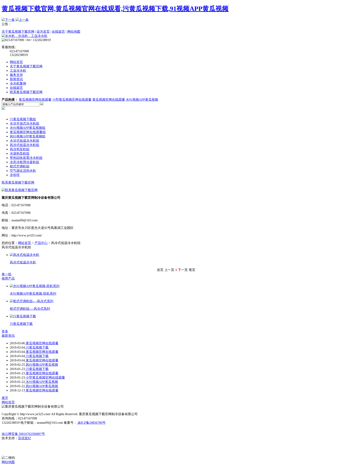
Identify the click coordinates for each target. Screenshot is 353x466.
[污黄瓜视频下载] (23, 316)
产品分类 (16, 115)
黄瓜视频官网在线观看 (35, 99)
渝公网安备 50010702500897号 (23, 434)
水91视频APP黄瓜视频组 (27, 127)
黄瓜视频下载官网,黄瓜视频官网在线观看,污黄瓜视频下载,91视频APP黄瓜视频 (115, 8)
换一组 (6, 274)
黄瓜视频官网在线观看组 (28, 132)
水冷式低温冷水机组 (24, 140)
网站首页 (16, 62)
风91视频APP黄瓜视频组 (27, 136)
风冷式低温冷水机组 (24, 145)
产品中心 (41, 243)
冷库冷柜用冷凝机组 (24, 162)
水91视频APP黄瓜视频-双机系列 (33, 293)
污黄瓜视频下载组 (23, 119)
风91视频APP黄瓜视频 (41, 364)
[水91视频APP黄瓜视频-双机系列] (34, 286)
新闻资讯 (16, 79)
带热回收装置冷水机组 (26, 157)
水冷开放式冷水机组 (24, 123)
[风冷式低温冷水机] (24, 254)
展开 (5, 398)
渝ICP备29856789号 (91, 422)
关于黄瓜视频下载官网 (18, 31)
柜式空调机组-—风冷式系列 (30, 308)
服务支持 (16, 75)
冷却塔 (15, 175)
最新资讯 (8, 335)
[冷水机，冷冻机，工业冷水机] (24, 36)
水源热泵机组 (19, 153)
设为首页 (43, 31)
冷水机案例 (18, 83)
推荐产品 (8, 278)
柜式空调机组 (19, 166)
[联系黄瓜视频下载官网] (20, 190)
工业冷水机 (18, 70)
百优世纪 (24, 438)
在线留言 (58, 31)
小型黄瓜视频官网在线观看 (72, 99)
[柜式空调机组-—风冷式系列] (31, 301)
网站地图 (73, 31)
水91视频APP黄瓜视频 (142, 99)
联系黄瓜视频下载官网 (26, 92)
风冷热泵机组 (19, 149)
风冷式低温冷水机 (23, 262)
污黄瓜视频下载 (21, 324)
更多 (5, 331)
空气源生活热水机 (23, 170)
